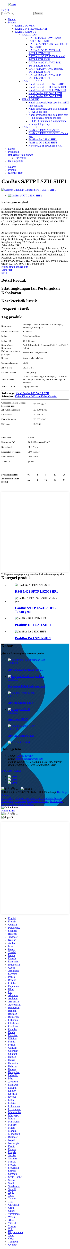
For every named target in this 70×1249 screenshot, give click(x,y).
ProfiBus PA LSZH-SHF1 (43, 139)
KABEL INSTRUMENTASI (31, 28)
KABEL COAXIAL (33, 81)
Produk (12, 22)
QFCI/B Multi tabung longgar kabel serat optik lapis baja (48, 122)
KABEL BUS (29, 127)
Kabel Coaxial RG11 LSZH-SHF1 (47, 87)
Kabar (11, 148)
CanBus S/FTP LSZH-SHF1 (44, 130)
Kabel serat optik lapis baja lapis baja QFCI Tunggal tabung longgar (48, 116)
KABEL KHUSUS (25, 31)
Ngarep (12, 19)
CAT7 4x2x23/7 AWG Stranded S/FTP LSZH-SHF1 (46, 70)
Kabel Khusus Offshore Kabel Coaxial (36, 396)
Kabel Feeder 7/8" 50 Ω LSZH (45, 96)
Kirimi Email (8, 810)
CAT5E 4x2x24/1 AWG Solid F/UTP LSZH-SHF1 (45, 39)
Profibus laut (56, 801)
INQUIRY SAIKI (11, 770)
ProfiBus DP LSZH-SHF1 (43, 142)
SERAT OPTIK (30, 99)
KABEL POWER (24, 25)
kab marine (7, 798)
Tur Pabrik (20, 157)
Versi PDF (7, 269)
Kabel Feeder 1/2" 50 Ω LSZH (45, 93)
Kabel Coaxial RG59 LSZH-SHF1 (47, 90)
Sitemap (5, 795)
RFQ (4, 273)
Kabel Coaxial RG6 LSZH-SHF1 (47, 84)
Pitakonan (13, 151)
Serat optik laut (26, 804)
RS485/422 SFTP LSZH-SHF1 (46, 145)
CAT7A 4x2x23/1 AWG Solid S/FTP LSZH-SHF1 (45, 64)
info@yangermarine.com (29, 758)
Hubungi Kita (15, 161)
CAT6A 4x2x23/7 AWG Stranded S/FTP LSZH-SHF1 (47, 58)
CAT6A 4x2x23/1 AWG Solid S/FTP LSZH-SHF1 (45, 52)
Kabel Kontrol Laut (37, 801)
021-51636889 (25, 755)
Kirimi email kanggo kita (14, 266)
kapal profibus (9, 804)
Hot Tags (62, 792)
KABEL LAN (29, 34)
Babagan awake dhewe (20, 154)
